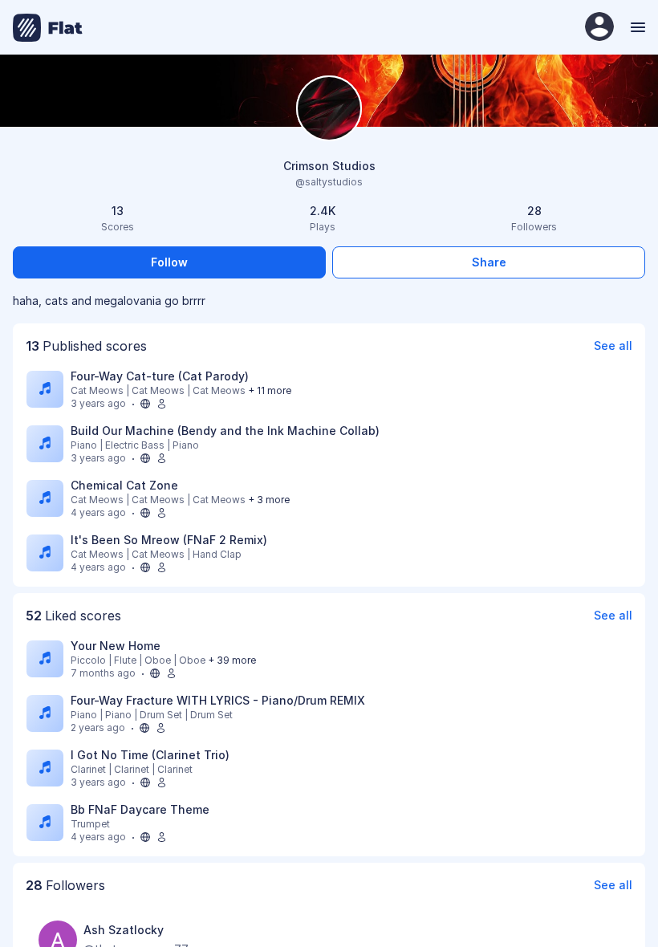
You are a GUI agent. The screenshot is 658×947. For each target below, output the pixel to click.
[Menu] (636, 27)
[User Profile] (599, 27)
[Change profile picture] (329, 109)
